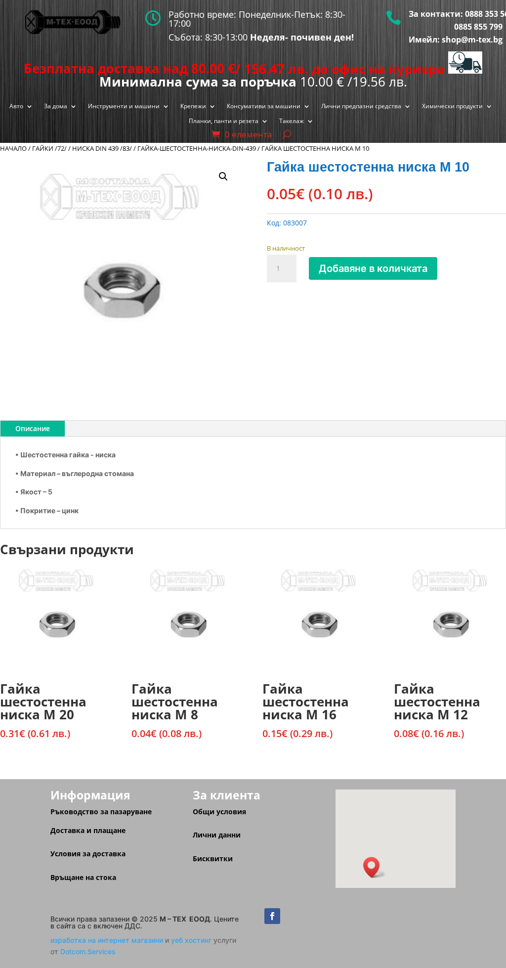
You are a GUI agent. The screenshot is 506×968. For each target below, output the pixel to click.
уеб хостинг (191, 940)
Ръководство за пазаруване (101, 811)
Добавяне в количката (373, 268)
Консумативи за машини (263, 106)
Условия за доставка (88, 853)
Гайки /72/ (49, 148)
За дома (55, 106)
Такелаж (291, 121)
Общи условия (219, 811)
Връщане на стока (83, 877)
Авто (16, 106)
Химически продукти (452, 106)
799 (495, 26)
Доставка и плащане (88, 830)
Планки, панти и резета (223, 121)
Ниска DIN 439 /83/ (102, 148)
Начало (13, 148)
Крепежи (193, 106)
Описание (32, 428)
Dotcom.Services (88, 951)
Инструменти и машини (124, 106)
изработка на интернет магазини (106, 940)
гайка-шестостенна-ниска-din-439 (196, 148)
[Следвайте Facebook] (272, 916)
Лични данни (217, 834)
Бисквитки (213, 858)
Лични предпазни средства (361, 106)
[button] (223, 176)
